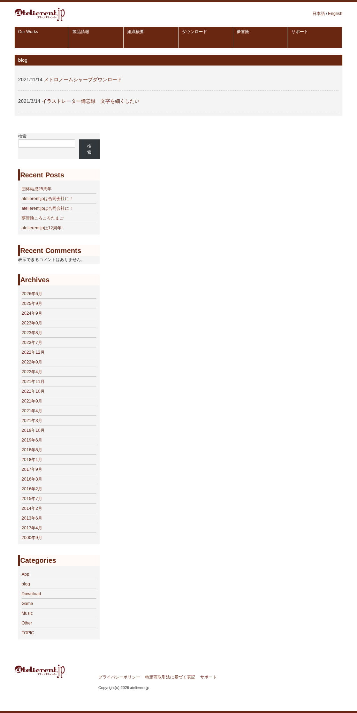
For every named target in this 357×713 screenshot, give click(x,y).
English (335, 13)
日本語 (318, 13)
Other (27, 623)
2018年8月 (32, 449)
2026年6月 (32, 293)
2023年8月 (32, 332)
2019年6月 (32, 440)
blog (26, 584)
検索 (22, 136)
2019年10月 (33, 430)
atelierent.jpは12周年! (42, 227)
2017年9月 (32, 469)
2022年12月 (33, 352)
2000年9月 (32, 537)
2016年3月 (32, 479)
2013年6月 (32, 518)
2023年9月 (32, 323)
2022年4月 (32, 371)
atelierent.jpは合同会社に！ (47, 198)
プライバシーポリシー (119, 677)
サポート (208, 677)
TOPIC (28, 632)
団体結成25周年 (37, 188)
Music (27, 613)
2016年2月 (32, 488)
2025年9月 (32, 303)
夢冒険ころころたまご (42, 218)
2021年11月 (33, 381)
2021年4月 (32, 410)
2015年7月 (32, 498)
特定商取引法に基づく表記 (170, 677)
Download (31, 593)
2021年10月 (33, 391)
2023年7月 (32, 342)
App (25, 574)
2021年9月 (32, 401)
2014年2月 (32, 508)
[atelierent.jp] (40, 19)
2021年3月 (32, 420)
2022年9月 (32, 362)
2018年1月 (32, 459)
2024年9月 (32, 313)
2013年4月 (32, 528)
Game (27, 603)
